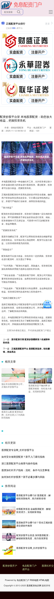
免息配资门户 (29, 565)
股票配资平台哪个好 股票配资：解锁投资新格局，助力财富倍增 (33, 497)
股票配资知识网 (34, 585)
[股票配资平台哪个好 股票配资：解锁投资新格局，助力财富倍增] (9, 497)
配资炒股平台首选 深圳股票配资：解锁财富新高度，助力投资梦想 (33, 537)
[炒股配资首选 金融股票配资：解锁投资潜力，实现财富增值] (9, 510)
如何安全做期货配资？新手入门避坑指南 (23, 456)
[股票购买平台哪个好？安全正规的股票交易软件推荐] (9, 524)
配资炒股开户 (10, 565)
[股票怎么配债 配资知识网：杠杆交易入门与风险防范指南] (13, 402)
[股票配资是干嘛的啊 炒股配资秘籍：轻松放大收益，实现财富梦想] (40, 375)
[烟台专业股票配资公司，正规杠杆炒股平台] (13, 374)
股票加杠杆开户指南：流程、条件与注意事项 (26, 470)
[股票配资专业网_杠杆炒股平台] (9, 550)
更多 (47, 23)
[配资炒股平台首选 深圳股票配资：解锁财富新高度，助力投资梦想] (9, 537)
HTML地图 (44, 580)
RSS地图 (34, 580)
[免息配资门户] (21, 4)
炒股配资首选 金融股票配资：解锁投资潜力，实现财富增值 (33, 510)
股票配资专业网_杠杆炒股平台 (18, 450)
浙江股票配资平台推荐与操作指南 (20, 463)
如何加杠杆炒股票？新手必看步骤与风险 (23, 477)
